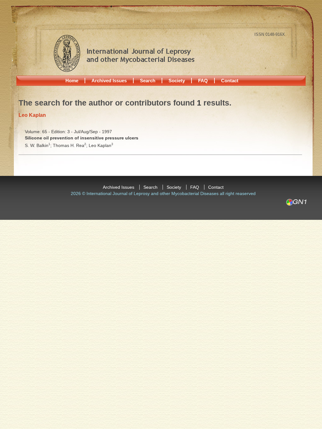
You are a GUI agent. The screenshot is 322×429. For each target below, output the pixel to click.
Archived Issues (109, 80)
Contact (229, 80)
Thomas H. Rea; (71, 145)
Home (71, 80)
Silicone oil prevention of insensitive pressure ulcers (81, 137)
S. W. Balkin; (39, 145)
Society (177, 80)
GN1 (296, 202)
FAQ (203, 80)
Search (147, 80)
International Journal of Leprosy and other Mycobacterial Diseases (124, 53)
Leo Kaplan (101, 145)
